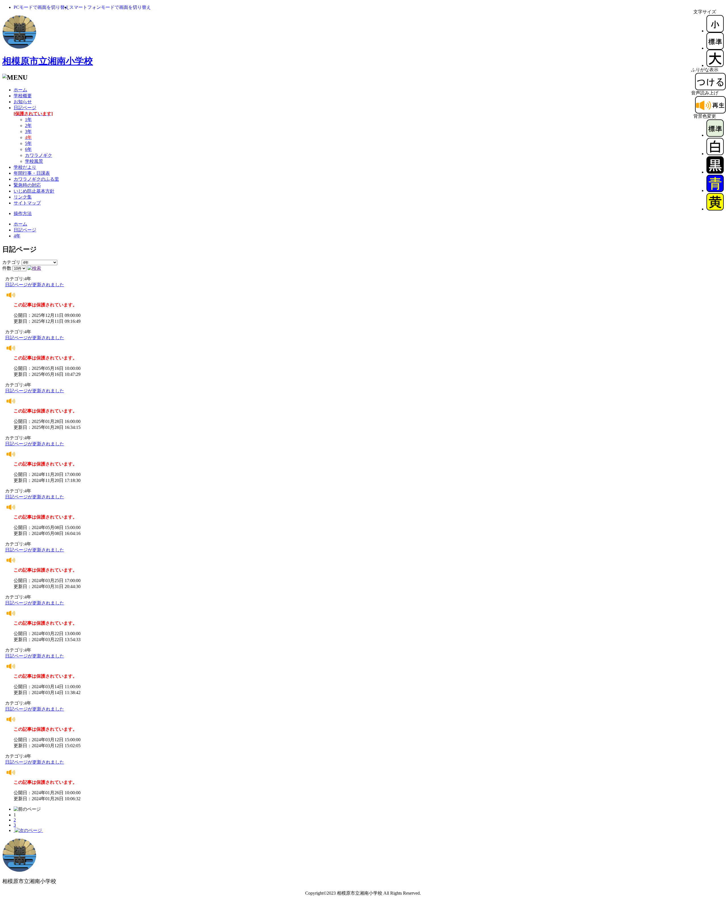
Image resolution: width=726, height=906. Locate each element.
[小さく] (715, 30)
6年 (28, 149)
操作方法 (23, 213)
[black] (715, 172)
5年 (28, 143)
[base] (715, 135)
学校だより (25, 167)
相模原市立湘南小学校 (47, 61)
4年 (17, 235)
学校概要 (23, 95)
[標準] (715, 48)
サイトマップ (27, 203)
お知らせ (23, 101)
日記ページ (25, 229)
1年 (28, 119)
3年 (28, 131)
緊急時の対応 (27, 185)
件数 (6, 268)
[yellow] (715, 209)
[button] (41, 7)
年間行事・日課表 (32, 173)
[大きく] (715, 65)
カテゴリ (11, 262)
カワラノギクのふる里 (36, 179)
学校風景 (34, 161)
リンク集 (23, 197)
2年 (28, 125)
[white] (715, 153)
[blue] (715, 190)
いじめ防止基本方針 (34, 191)
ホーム (20, 89)
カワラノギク (38, 155)
